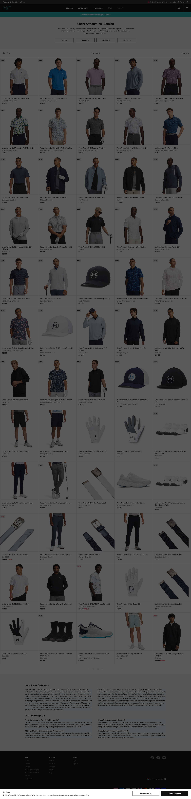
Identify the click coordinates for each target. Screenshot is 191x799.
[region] (95, 794)
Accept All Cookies (175, 793)
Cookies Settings (145, 793)
